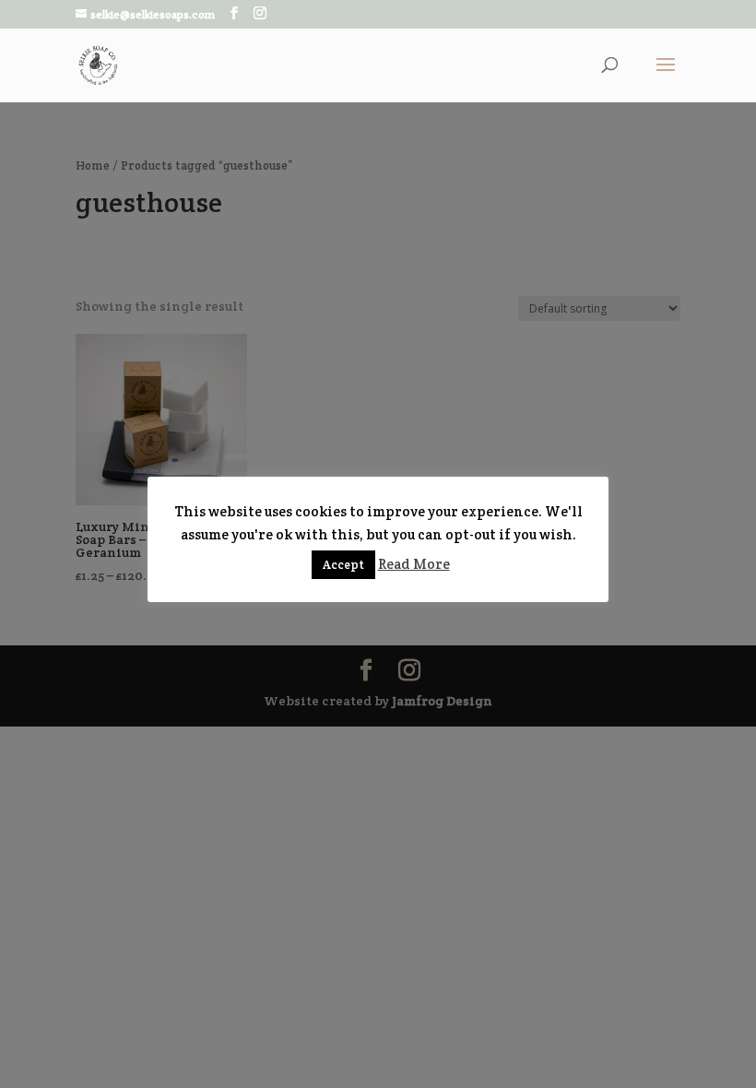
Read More (414, 564)
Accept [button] (343, 565)
